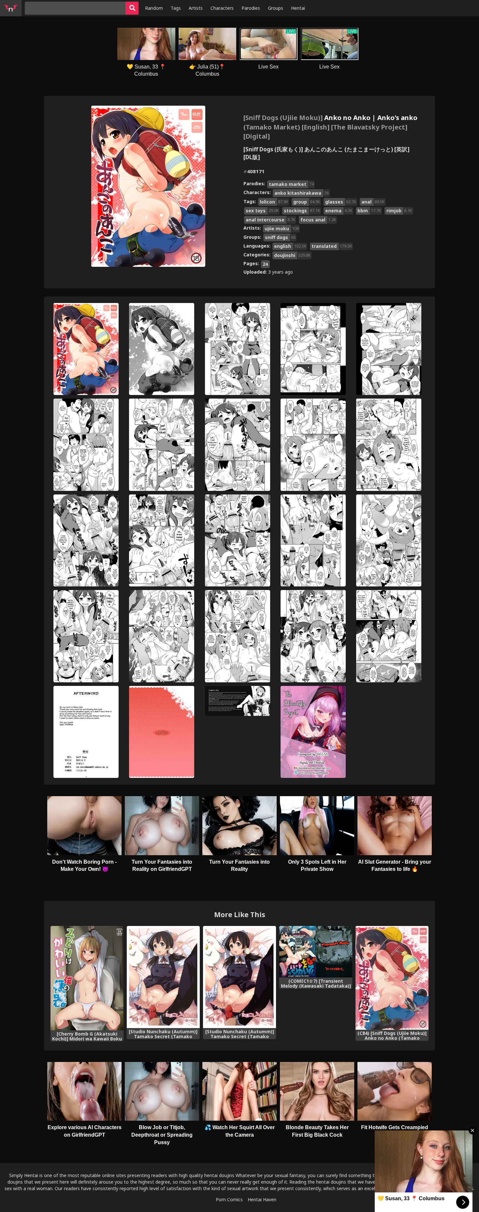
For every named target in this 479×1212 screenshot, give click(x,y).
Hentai (298, 8)
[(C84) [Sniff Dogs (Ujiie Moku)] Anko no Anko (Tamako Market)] (392, 977)
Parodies (250, 8)
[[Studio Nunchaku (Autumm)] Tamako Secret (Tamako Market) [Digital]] (163, 977)
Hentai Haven (262, 1199)
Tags (176, 8)
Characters (222, 8)
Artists (196, 8)
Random (154, 8)
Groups (275, 8)
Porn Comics (229, 1199)
